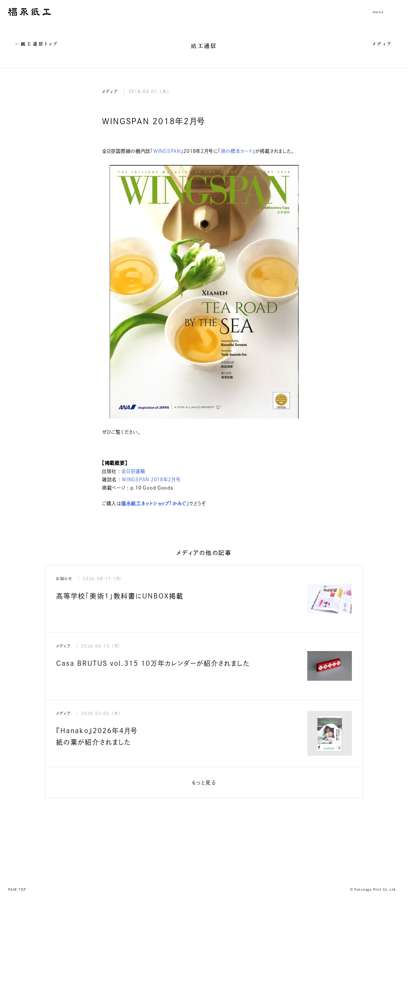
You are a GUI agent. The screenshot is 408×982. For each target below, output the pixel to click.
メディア (382, 44)
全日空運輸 (133, 471)
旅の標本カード (236, 151)
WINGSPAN (167, 151)
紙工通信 (204, 46)
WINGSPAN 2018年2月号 (150, 479)
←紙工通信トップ (37, 44)
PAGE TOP (17, 889)
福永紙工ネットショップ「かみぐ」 (155, 503)
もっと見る (204, 782)
